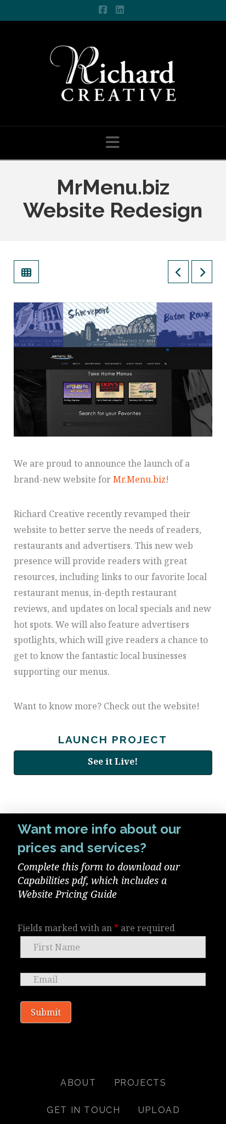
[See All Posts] (26, 271)
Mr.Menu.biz (139, 479)
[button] (113, 142)
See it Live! (113, 761)
